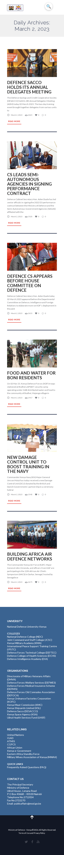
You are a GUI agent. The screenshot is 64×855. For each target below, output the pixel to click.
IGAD (10, 738)
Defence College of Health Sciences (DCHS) (31, 655)
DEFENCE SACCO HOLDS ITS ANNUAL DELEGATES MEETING (29, 87)
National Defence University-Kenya (26, 626)
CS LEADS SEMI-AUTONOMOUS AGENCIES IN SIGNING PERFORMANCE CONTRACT (29, 184)
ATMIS (11, 741)
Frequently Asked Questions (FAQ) (26, 767)
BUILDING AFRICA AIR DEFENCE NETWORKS (29, 556)
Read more (14, 121)
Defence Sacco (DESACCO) (22, 711)
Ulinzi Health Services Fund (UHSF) (26, 717)
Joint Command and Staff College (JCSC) (29, 639)
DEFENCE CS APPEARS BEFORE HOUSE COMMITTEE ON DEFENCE (29, 283)
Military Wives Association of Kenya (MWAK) (32, 757)
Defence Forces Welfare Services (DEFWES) (31, 682)
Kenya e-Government (19, 750)
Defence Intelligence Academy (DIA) (27, 658)
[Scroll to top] (32, 817)
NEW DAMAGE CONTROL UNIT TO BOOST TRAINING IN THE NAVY (28, 464)
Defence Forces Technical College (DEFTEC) (31, 652)
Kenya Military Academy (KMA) (24, 643)
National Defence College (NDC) (25, 636)
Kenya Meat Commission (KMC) (24, 704)
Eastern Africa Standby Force (23, 753)
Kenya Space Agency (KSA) (22, 714)
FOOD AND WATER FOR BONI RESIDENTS (31, 375)
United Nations (15, 734)
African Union (14, 747)
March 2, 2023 (16, 115)
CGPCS (11, 744)
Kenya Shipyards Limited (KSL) (24, 707)
